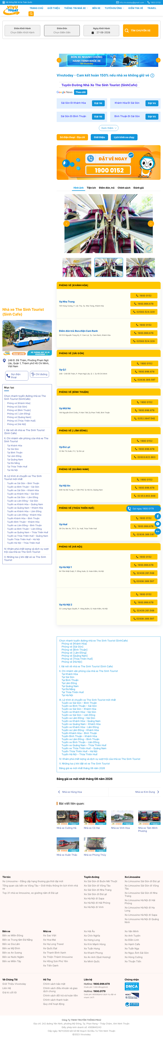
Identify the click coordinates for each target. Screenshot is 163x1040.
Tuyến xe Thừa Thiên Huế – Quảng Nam (28, 536)
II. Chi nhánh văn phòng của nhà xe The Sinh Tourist (26, 440)
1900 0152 (145, 295)
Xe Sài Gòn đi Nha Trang (97, 889)
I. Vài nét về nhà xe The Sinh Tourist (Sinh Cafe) (24, 432)
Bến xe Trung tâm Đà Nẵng (17, 939)
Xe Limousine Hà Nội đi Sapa (141, 914)
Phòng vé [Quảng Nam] (19, 417)
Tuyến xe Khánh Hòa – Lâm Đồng (24, 511)
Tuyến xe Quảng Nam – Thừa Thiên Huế (27, 532)
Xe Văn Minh (132, 931)
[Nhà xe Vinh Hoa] (122, 817)
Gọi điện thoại (16, 376)
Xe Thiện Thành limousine (58, 956)
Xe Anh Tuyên (132, 935)
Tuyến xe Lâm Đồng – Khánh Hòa (24, 515)
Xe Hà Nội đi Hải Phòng (97, 902)
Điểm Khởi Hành (22, 28)
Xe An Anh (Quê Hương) (97, 957)
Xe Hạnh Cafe (132, 944)
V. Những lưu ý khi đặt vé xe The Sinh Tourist (25, 558)
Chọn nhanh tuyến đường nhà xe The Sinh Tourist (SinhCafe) (25, 397)
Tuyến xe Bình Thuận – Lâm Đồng (24, 529)
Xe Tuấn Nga (132, 948)
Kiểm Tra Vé (135, 8)
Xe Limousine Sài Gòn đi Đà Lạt (142, 881)
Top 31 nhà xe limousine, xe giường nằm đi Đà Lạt (30, 892)
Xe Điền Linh (132, 939)
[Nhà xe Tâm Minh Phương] (149, 817)
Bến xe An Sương (12, 952)
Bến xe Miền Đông (12, 935)
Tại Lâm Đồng (14, 456)
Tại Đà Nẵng (13, 463)
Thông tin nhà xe (75, 8)
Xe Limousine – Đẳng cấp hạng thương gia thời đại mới (32, 881)
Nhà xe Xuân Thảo (67, 854)
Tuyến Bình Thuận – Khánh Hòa (23, 522)
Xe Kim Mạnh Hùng (95, 944)
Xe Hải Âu (89, 931)
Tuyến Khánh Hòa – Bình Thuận (23, 518)
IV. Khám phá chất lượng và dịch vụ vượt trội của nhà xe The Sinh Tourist (26, 550)
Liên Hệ (6, 988)
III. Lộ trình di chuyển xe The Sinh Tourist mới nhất (23, 478)
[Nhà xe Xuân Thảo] (68, 844)
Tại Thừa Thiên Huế (17, 466)
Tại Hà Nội (12, 470)
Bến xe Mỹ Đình (11, 948)
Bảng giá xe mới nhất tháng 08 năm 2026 (82, 768)
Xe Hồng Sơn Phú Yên (55, 961)
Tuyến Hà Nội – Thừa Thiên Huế (23, 543)
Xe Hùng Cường (133, 957)
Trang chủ (36, 8)
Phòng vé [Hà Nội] (16, 424)
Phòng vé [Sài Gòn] (17, 406)
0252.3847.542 (146, 418)
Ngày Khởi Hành (101, 28)
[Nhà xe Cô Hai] (95, 817)
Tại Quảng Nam (15, 459)
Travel (151, 8)
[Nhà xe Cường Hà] (68, 817)
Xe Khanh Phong (93, 952)
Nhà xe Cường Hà (66, 827)
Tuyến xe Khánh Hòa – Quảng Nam (25, 504)
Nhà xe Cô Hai (92, 827)
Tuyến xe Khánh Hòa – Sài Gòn (23, 494)
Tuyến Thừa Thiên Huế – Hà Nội (23, 539)
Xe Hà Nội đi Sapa (94, 898)
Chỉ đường (41, 374)
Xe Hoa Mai (49, 939)
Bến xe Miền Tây (11, 961)
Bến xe (96, 8)
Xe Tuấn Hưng (92, 948)
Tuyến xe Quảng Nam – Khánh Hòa (25, 508)
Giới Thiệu (53, 8)
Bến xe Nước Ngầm (13, 956)
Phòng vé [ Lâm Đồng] (18, 413)
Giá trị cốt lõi (9, 992)
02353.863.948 (146, 495)
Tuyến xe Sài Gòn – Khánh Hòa (23, 490)
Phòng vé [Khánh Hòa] (18, 403)
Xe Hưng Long (92, 939)
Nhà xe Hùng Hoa (72, 791)
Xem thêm (107, 128)
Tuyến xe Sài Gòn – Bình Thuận (23, 483)
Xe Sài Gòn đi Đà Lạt (95, 894)
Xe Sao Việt (49, 935)
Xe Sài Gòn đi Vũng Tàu (97, 885)
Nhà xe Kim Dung (145, 791)
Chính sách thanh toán (55, 999)
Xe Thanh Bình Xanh (54, 952)
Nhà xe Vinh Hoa (120, 827)
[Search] (31, 13)
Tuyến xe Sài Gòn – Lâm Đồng (23, 497)
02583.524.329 (145, 311)
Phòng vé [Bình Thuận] (19, 410)
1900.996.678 (145, 303)
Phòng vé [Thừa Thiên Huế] (21, 420)
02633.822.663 (146, 457)
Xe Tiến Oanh (50, 965)
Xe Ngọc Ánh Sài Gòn (137, 952)
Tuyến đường (113, 8)
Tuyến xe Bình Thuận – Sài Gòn (23, 487)
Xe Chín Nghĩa (92, 935)
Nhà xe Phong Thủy (95, 854)
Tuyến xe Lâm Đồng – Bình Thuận (24, 525)
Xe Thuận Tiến (133, 961)
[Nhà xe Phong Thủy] (95, 844)
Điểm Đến (62, 28)
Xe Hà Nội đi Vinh (94, 907)
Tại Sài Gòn (13, 449)
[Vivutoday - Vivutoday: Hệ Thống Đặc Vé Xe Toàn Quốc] (12, 10)
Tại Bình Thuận (14, 452)
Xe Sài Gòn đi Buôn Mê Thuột (100, 881)
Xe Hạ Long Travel (53, 944)
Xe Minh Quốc (92, 961)
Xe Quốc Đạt (50, 948)
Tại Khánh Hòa (14, 445)
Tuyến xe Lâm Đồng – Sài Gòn (23, 501)
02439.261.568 (145, 573)
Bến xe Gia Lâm (11, 944)
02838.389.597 (146, 379)
